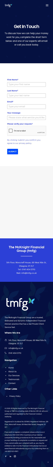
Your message (13, 113)
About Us (12, 372)
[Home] (20, 303)
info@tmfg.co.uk (15, 348)
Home (11, 368)
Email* (10, 102)
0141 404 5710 (14, 353)
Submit (12, 151)
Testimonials (13, 379)
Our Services (14, 376)
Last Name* (12, 91)
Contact (11, 383)
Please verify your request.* (20, 124)
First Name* (12, 80)
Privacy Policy (14, 396)
